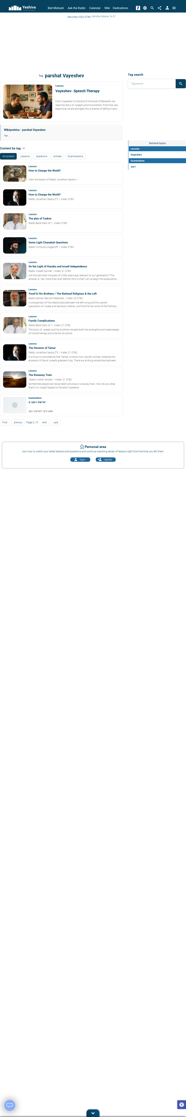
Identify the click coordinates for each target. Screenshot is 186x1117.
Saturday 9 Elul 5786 (79, 16)
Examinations (75, 156)
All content (8, 156)
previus (18, 422)
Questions (41, 156)
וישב (133, 166)
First (4, 422)
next (44, 422)
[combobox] (152, 83)
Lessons (25, 156)
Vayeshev (136, 154)
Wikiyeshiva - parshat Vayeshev (25, 130)
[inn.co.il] (138, 8)
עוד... (6, 135)
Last (55, 422)
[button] (181, 1105)
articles (57, 156)
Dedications (120, 8)
